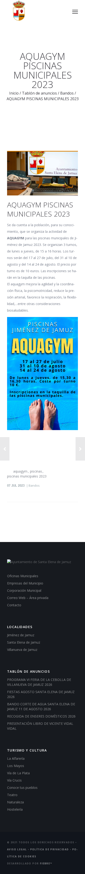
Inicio (14, 93)
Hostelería (15, 809)
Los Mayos (15, 765)
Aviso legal (17, 849)
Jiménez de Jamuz (20, 635)
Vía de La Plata (18, 773)
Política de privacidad (49, 849)
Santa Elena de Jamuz (23, 642)
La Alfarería (16, 758)
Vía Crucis (14, 780)
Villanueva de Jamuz (22, 649)
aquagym (20, 471)
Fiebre (46, 863)
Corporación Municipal (24, 590)
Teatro (12, 795)
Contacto (14, 605)
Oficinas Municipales (22, 576)
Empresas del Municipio (25, 583)
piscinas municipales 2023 (27, 476)
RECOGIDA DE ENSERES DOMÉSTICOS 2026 (41, 716)
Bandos (67, 93)
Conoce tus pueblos (22, 787)
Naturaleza (15, 802)
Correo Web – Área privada (27, 597)
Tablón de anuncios (39, 93)
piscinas (36, 471)
